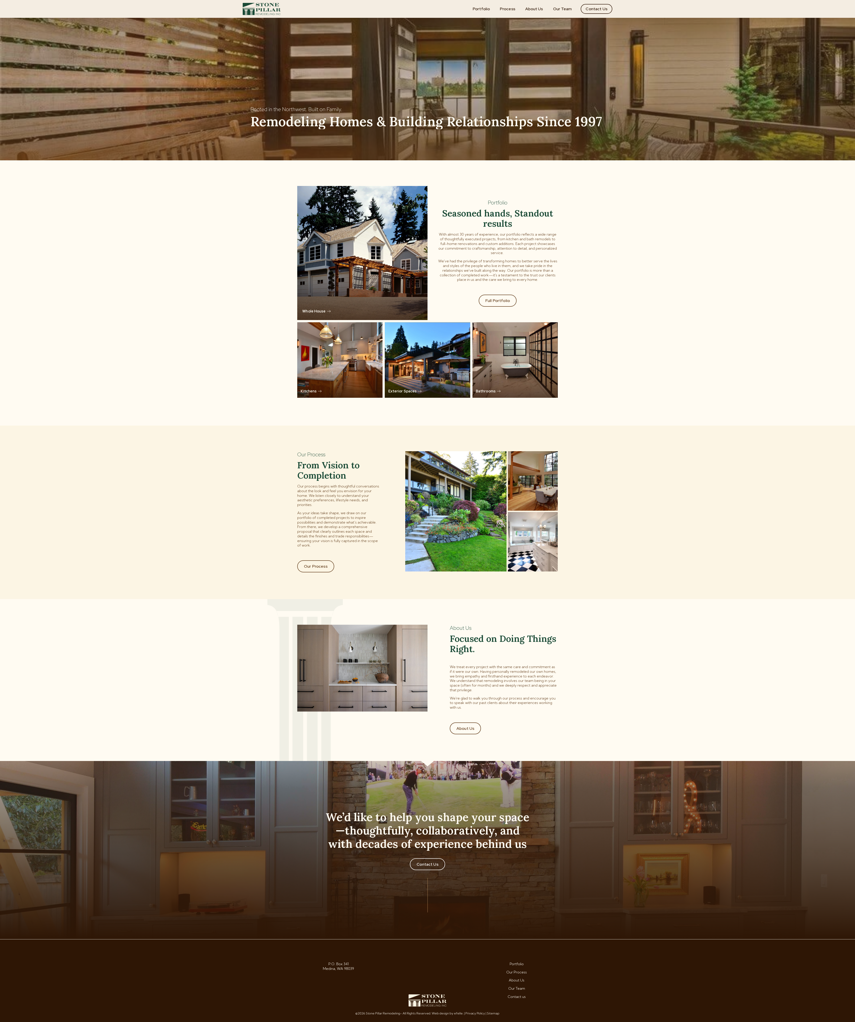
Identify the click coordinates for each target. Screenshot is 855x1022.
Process (507, 8)
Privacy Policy (475, 1013)
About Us (534, 8)
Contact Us (596, 8)
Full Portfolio (497, 300)
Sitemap (493, 1013)
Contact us (517, 996)
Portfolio (481, 8)
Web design (440, 1013)
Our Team (562, 8)
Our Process (316, 566)
